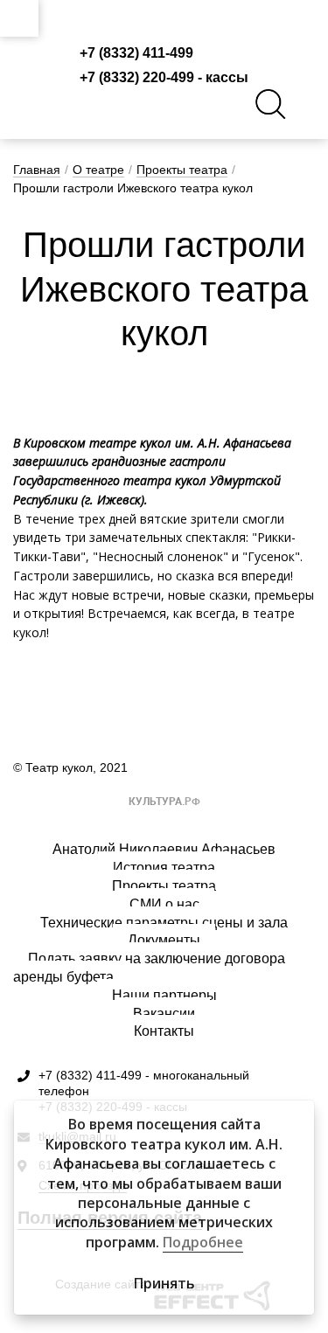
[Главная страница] (164, 18)
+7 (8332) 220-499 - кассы (164, 77)
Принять (164, 1283)
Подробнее (203, 1242)
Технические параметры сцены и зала (164, 922)
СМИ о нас (164, 904)
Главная (36, 170)
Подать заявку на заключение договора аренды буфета (149, 967)
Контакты (164, 1031)
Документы (164, 940)
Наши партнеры (164, 995)
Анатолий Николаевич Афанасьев (164, 849)
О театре (98, 170)
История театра (164, 867)
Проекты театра (181, 170)
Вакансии (164, 1013)
